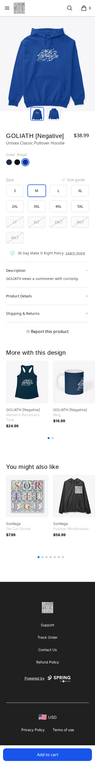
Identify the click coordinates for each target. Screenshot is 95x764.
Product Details (19, 296)
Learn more (75, 253)
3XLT (80, 222)
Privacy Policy (33, 730)
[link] (27, 382)
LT (15, 222)
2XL (15, 206)
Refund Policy (47, 662)
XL (80, 190)
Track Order (47, 637)
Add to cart (47, 754)
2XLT (58, 222)
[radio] (15, 191)
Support (47, 625)
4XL (58, 206)
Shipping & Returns (23, 313)
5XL (80, 206)
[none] (73, 179)
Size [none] (10, 180)
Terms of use (63, 730)
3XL (37, 206)
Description (16, 270)
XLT (37, 222)
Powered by (35, 678)
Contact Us (47, 650)
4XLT (15, 237)
